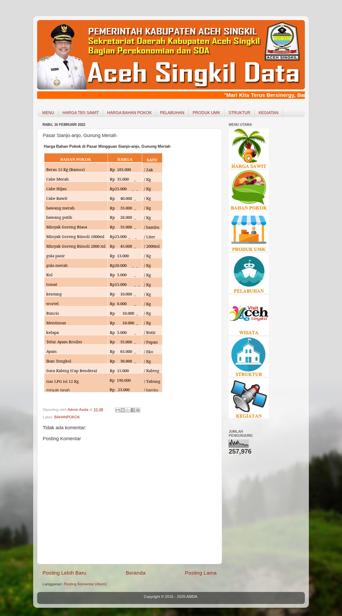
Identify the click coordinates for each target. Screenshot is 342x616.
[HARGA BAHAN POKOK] (249, 209)
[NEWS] (249, 417)
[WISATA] (249, 334)
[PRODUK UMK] (249, 250)
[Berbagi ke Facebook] (132, 410)
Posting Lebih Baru (64, 573)
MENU (48, 112)
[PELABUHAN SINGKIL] (249, 292)
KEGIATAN (268, 112)
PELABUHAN (172, 112)
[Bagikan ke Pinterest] (138, 410)
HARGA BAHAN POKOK (129, 112)
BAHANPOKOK (67, 417)
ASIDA (191, 597)
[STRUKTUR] (249, 375)
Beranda (136, 573)
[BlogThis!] (122, 410)
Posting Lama (201, 573)
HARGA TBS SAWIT (81, 112)
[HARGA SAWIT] (249, 167)
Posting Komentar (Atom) (85, 584)
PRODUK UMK (206, 112)
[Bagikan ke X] (127, 410)
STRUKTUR (239, 112)
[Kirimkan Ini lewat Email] (117, 410)
